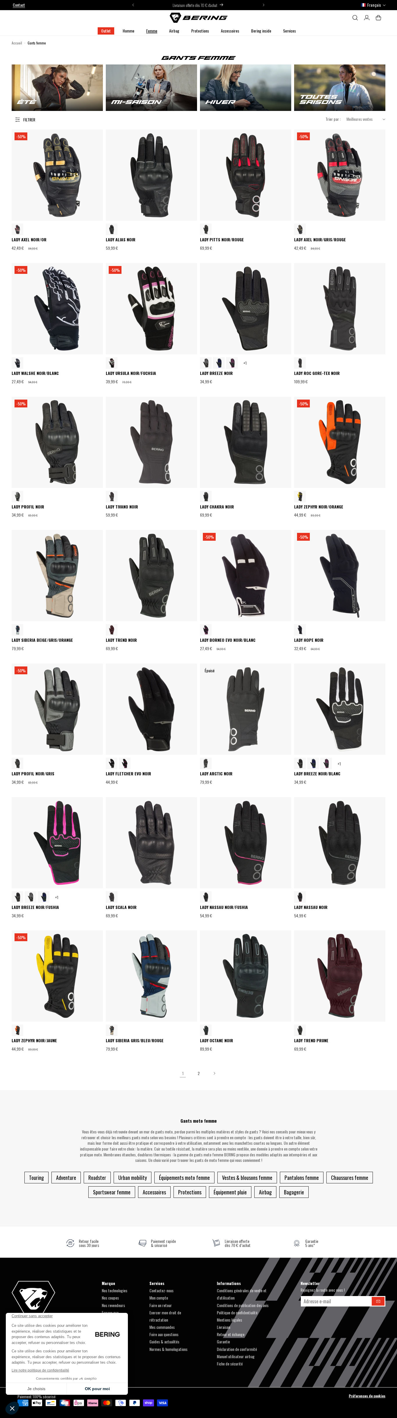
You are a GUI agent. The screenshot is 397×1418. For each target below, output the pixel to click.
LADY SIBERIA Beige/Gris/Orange (42, 640)
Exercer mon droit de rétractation (165, 1316)
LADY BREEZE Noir (216, 373)
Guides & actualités (164, 1341)
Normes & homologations (168, 1349)
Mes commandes (162, 1327)
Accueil (17, 43)
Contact (19, 5)
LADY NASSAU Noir (311, 907)
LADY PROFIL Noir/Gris (33, 773)
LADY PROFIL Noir (28, 506)
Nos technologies (114, 1290)
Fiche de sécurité (230, 1364)
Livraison (223, 1327)
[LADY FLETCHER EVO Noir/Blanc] (111, 763)
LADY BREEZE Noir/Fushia (35, 907)
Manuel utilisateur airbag (236, 1356)
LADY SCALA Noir (121, 907)
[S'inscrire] (378, 1301)
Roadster (97, 1177)
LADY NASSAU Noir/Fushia (224, 907)
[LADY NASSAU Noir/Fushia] (300, 897)
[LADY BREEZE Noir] (300, 763)
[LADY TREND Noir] (300, 1030)
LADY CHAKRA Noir (217, 506)
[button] (128, 31)
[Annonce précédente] (133, 5)
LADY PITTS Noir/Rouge (222, 239)
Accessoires (154, 1192)
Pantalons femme (302, 1177)
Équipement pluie (230, 1192)
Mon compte (158, 1298)
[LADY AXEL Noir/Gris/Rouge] (17, 229)
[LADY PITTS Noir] (206, 229)
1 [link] (183, 1073)
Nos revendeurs (113, 1305)
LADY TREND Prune (311, 1040)
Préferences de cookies (367, 1395)
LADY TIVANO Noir (122, 506)
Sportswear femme (111, 1192)
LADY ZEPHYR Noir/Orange (318, 506)
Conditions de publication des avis (243, 1305)
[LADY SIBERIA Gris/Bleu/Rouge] (17, 630)
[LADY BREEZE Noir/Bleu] (219, 363)
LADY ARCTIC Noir (216, 773)
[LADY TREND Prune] (111, 630)
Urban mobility (132, 1177)
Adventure (66, 1177)
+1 (245, 363)
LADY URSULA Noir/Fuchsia (131, 373)
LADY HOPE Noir (308, 640)
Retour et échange (230, 1334)
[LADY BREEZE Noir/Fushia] (232, 363)
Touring (36, 1177)
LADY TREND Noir (121, 640)
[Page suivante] (214, 1073)
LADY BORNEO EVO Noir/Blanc (227, 640)
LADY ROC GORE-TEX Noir (317, 373)
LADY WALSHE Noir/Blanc (35, 373)
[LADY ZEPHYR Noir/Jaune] (300, 496)
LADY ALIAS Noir (120, 239)
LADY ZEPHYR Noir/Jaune (34, 1040)
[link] (82, 1243)
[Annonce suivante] (263, 5)
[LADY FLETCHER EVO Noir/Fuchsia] (124, 763)
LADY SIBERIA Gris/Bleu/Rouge (135, 1040)
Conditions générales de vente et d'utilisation (242, 1294)
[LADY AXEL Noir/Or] (300, 229)
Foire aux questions (163, 1334)
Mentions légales (229, 1320)
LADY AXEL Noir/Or (29, 239)
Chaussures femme (349, 1177)
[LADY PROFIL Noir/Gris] (17, 496)
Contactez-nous (161, 1290)
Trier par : (333, 119)
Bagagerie (294, 1192)
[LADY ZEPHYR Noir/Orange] (17, 1030)
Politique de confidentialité (237, 1312)
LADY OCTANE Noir (216, 1040)
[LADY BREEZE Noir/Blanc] (206, 363)
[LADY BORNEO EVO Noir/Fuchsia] (206, 630)
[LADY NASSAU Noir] (206, 897)
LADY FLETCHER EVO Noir (128, 773)
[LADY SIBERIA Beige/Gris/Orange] (111, 1030)
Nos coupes (110, 1298)
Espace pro (110, 1312)
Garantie (223, 1341)
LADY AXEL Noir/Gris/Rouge (320, 239)
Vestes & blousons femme (247, 1177)
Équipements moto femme (184, 1177)
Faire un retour (160, 1305)
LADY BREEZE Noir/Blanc (317, 773)
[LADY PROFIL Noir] (17, 763)
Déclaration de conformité (237, 1349)
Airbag (265, 1192)
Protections (189, 1192)
